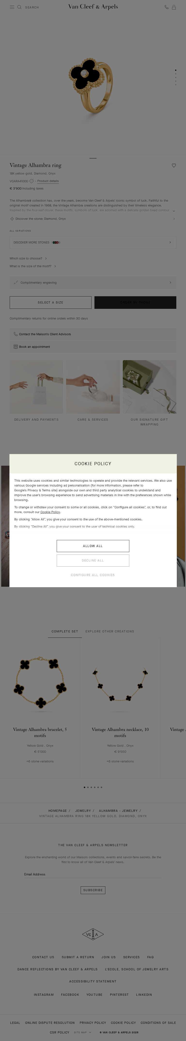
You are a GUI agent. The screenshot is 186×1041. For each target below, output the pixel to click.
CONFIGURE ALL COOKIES (93, 575)
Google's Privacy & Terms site (35, 490)
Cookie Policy (50, 512)
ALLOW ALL (93, 546)
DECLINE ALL (93, 560)
